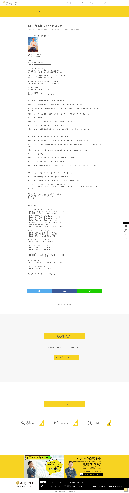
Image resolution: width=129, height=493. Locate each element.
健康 (74, 29)
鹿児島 (77, 29)
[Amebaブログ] (126, 238)
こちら (54, 274)
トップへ (125, 491)
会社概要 (104, 3)
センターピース (58, 29)
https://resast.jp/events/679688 (38, 257)
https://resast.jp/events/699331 (38, 224)
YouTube (45, 29)
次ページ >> (69, 304)
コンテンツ (57, 3)
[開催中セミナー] (126, 230)
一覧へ (64, 304)
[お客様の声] (126, 234)
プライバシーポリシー (80, 482)
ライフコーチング (65, 29)
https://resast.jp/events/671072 (38, 215)
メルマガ (80, 3)
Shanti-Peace (40, 29)
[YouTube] (126, 226)
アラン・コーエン (51, 29)
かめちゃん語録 (69, 3)
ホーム (45, 3)
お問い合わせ (92, 3)
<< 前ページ (59, 304)
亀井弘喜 (71, 29)
